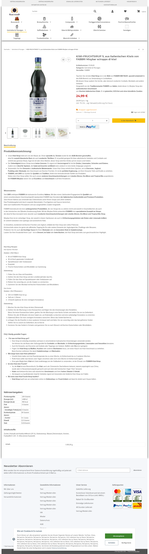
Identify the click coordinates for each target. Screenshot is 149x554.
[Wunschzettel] (125, 11)
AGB (41, 524)
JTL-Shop (137, 551)
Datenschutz (45, 520)
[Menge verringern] (78, 120)
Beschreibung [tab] (10, 145)
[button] (112, 11)
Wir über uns (9, 489)
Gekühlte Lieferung (83, 489)
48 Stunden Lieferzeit (103, 1)
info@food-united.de (38, 5)
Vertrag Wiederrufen (17, 1)
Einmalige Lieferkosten (74, 1)
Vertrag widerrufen (120, 551)
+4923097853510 (132, 1)
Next (70, 133)
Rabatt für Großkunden (85, 499)
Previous (5, 133)
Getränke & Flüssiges (92, 68)
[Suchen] (95, 11)
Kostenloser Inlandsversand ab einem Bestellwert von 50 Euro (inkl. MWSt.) (90, 494)
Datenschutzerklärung (59, 548)
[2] (87, 127)
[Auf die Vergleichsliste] (63, 59)
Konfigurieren (126, 543)
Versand (93, 103)
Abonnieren (137, 470)
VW (41, 512)
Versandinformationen (12, 497)
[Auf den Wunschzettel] (68, 59)
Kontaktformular (110, 5)
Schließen (111, 543)
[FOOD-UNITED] (13, 11)
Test (41, 489)
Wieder (43, 516)
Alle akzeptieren (118, 536)
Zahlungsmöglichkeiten (13, 493)
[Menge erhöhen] (107, 120)
